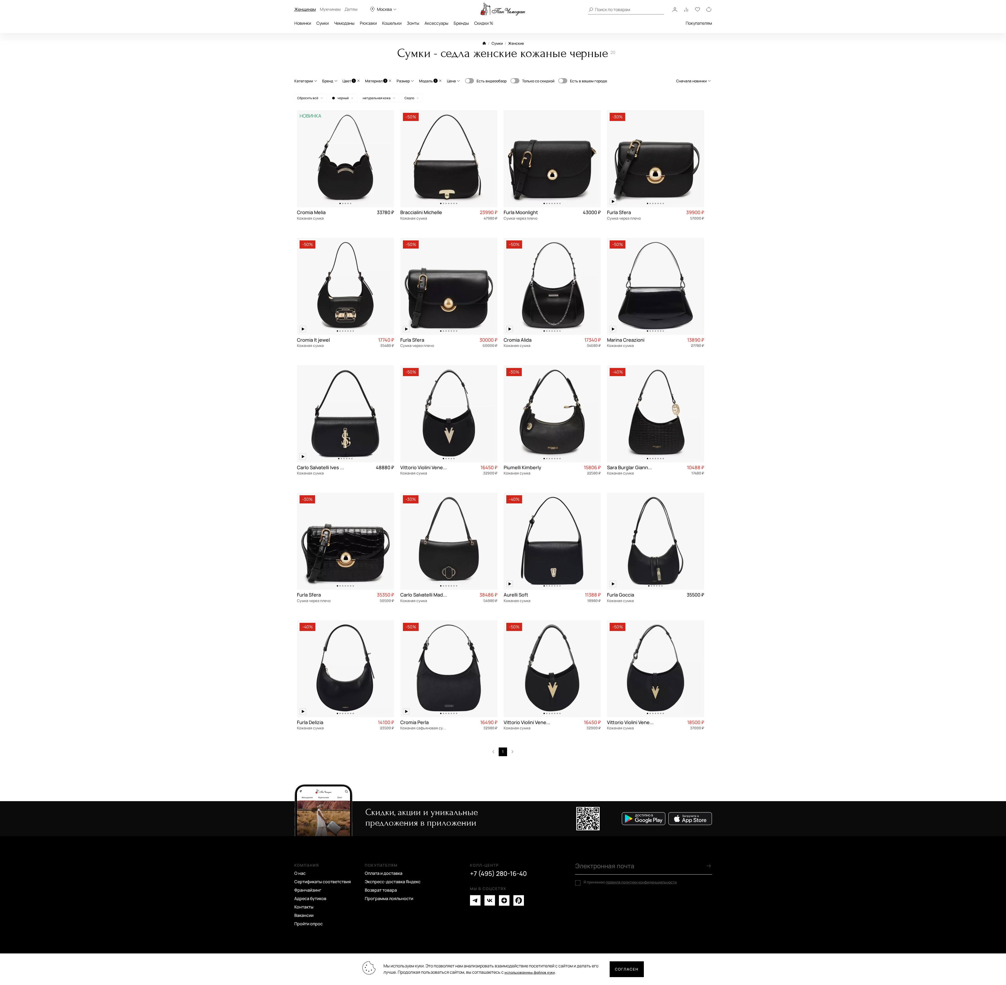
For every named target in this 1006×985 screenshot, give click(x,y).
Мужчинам (330, 9)
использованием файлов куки (529, 972)
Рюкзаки (368, 23)
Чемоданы (344, 23)
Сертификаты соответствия (322, 882)
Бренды (461, 23)
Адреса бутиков (310, 898)
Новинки (302, 23)
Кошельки (392, 23)
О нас (300, 873)
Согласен (627, 969)
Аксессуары (436, 23)
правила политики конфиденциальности (641, 882)
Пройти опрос (308, 924)
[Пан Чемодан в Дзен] (504, 900)
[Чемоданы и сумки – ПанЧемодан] (503, 9)
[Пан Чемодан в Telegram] (475, 900)
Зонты (413, 23)
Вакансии (304, 915)
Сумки (322, 23)
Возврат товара (381, 890)
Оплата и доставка (383, 873)
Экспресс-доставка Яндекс (393, 882)
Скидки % (483, 23)
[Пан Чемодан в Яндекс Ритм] (518, 900)
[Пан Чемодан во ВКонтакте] (489, 900)
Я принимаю (630, 882)
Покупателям (699, 23)
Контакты (304, 907)
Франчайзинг (307, 890)
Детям (351, 9)
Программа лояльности (389, 898)
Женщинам (305, 9)
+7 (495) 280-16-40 (498, 873)
